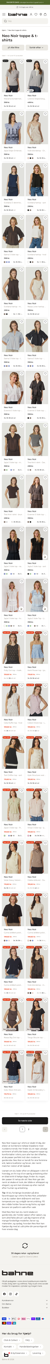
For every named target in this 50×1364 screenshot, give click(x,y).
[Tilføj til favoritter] (22, 62)
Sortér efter (35, 47)
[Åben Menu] (4, 14)
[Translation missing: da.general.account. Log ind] (31, 14)
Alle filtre (15, 47)
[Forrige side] (4, 1129)
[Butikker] (40, 14)
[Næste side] (45, 1129)
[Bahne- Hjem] (17, 14)
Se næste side (25, 1121)
